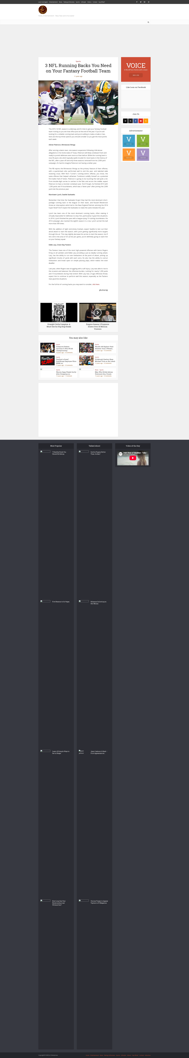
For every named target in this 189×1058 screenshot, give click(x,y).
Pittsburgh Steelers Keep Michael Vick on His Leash (105, 360)
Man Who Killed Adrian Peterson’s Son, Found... (104, 373)
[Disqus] (78, 409)
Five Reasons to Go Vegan (60, 602)
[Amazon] (146, 121)
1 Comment (68, 376)
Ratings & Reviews (69, 2)
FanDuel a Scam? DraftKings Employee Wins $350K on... (66, 361)
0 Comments (69, 352)
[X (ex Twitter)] (130, 121)
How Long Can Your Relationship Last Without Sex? (59, 903)
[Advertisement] (94, 39)
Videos (89, 2)
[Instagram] (125, 121)
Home (87, 1055)
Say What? (102, 2)
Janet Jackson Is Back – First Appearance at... (99, 752)
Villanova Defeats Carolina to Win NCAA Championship (64, 349)
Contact (95, 2)
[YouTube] (140, 121)
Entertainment (53, 2)
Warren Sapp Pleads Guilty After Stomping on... (66, 373)
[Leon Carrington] (42, 9)
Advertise (148, 1055)
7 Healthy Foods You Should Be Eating (59, 453)
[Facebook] (135, 121)
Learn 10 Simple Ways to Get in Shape (60, 752)
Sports (78, 2)
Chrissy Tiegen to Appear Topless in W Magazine (99, 902)
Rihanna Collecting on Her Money (98, 603)
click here (95, 284)
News (60, 2)
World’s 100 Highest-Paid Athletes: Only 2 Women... (104, 348)
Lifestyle (83, 2)
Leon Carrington (43, 2)
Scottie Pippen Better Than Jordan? (98, 453)
